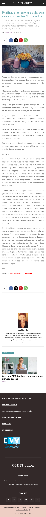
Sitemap (30, 507)
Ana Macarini (8, 32)
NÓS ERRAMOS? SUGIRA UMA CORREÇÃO (17, 411)
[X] (16, 40)
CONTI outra (6, 382)
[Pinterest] (21, 40)
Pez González (15, 273)
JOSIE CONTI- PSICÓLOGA (11, 417)
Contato (37, 507)
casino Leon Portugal (23, 510)
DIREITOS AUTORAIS (9, 405)
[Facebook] (11, 40)
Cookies (23, 507)
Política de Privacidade (11, 507)
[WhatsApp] (26, 40)
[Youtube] (37, 500)
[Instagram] (14, 499)
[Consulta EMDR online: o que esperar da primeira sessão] (23, 358)
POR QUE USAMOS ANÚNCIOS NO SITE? (16, 398)
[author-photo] (23, 327)
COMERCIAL (6, 424)
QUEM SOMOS (7, 430)
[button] (3, 3)
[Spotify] (26, 500)
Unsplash (28, 273)
